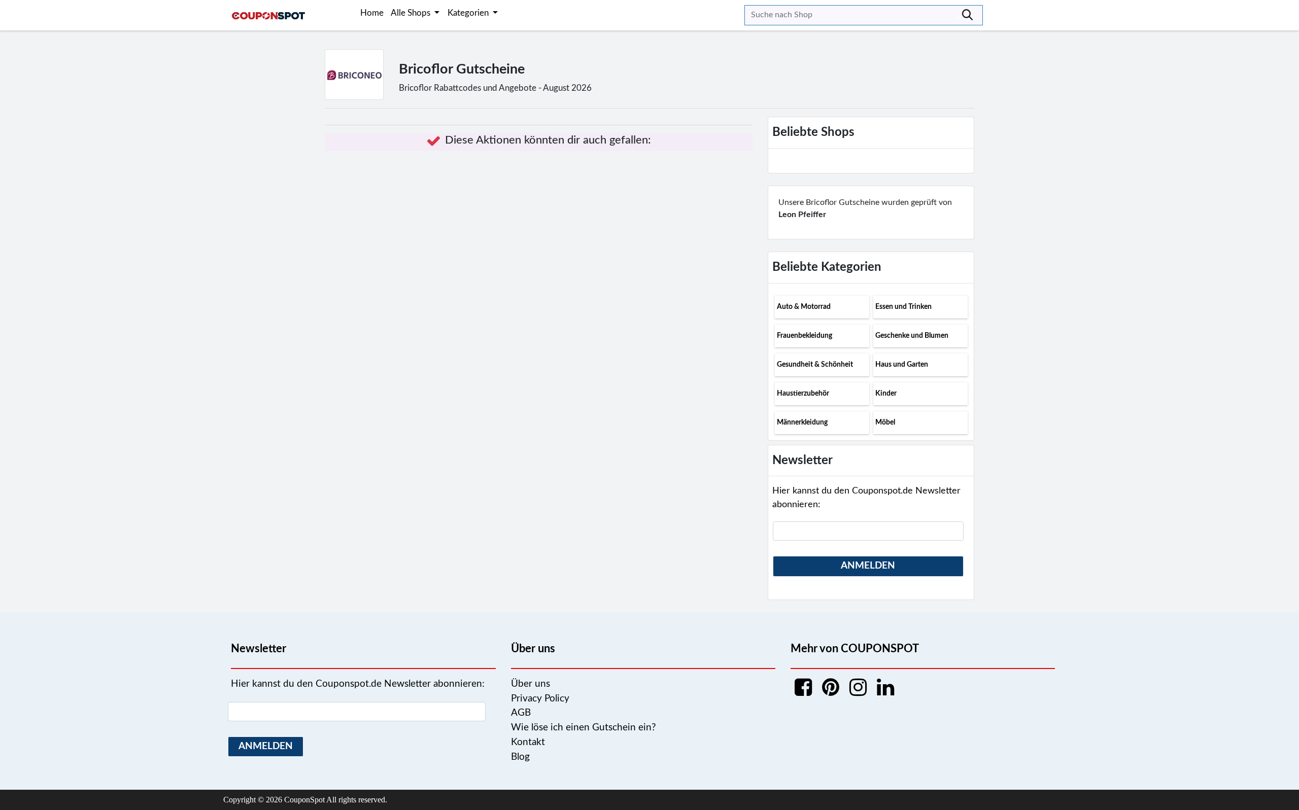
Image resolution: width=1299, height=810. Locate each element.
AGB (521, 713)
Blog (520, 757)
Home (372, 13)
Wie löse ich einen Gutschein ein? (583, 727)
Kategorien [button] (469, 13)
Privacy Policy (540, 698)
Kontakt (528, 742)
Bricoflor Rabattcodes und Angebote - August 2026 (495, 88)
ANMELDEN (868, 566)
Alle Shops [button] (411, 13)
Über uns (530, 684)
